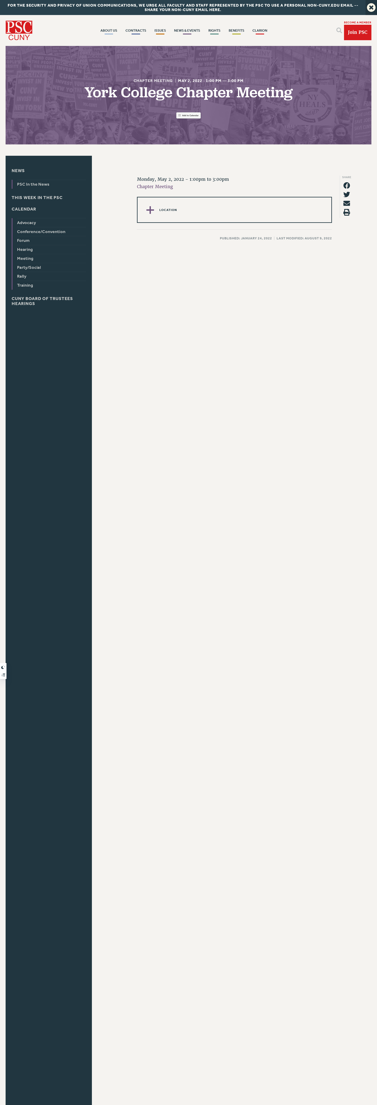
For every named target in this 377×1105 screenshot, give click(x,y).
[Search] (339, 30)
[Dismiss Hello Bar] (371, 7)
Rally (22, 276)
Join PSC (357, 32)
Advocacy (26, 222)
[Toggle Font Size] (3, 675)
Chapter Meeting (153, 80)
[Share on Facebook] (346, 185)
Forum (23, 240)
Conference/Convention (41, 231)
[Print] (346, 212)
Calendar (24, 209)
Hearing (25, 249)
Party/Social (29, 267)
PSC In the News (33, 184)
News (18, 170)
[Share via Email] (346, 203)
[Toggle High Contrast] (3, 667)
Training (25, 285)
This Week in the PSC (37, 197)
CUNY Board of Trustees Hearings (42, 301)
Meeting (25, 258)
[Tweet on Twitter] (346, 194)
